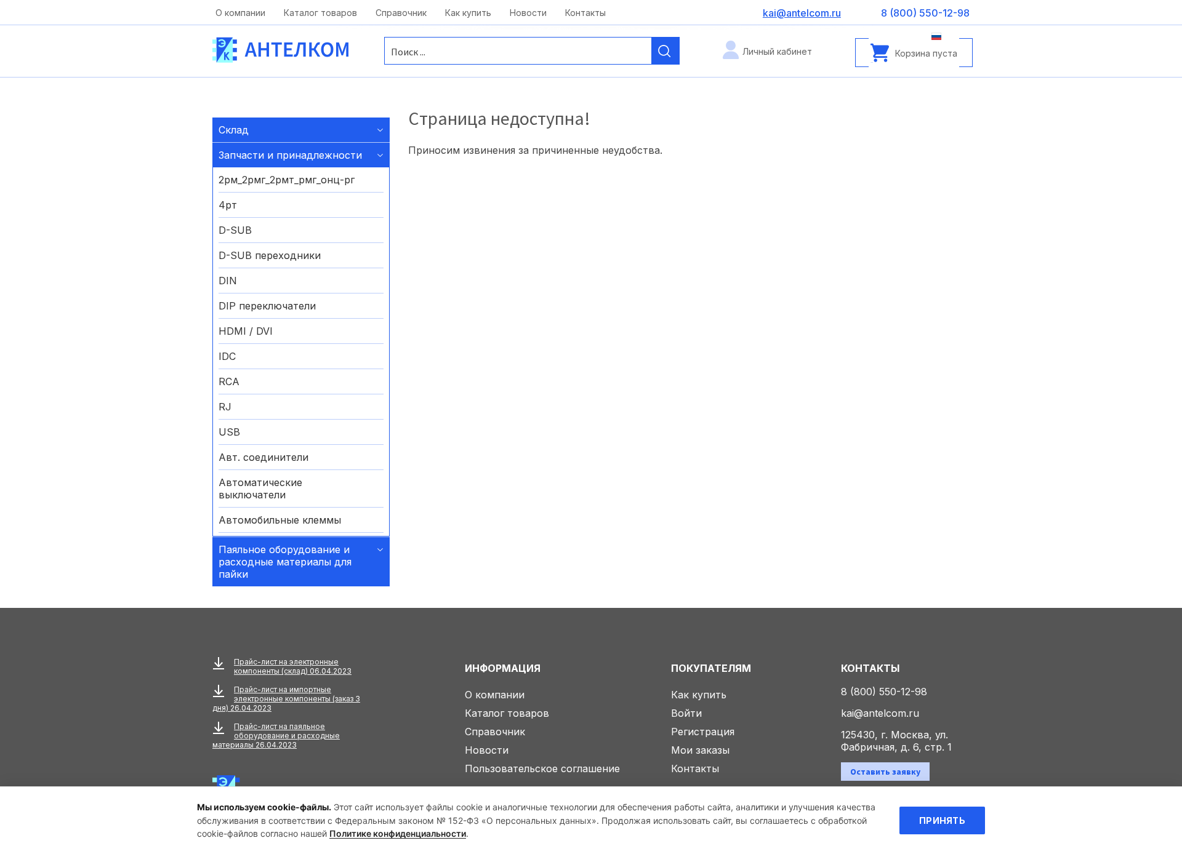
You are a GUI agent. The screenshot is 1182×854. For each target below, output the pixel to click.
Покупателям (711, 668)
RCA (229, 381)
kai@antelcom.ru (880, 713)
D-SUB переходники (270, 255)
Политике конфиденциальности (397, 833)
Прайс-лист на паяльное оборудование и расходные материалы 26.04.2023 (276, 735)
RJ (225, 407)
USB (229, 432)
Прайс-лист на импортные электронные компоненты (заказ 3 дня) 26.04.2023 (286, 698)
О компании (240, 12)
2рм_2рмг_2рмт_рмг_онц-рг (287, 180)
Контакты (585, 12)
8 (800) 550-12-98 (884, 691)
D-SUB (235, 230)
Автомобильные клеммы (280, 520)
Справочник (401, 12)
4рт (228, 205)
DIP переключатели (267, 306)
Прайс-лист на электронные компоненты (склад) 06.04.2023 (293, 666)
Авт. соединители (263, 457)
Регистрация (702, 731)
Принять (942, 820)
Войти (686, 713)
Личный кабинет (777, 51)
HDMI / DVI (246, 331)
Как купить (468, 12)
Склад (234, 130)
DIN (228, 280)
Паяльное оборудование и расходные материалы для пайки (285, 561)
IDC (227, 356)
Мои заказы (700, 750)
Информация (503, 668)
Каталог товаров (320, 12)
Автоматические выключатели (260, 488)
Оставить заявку (885, 771)
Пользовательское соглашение (542, 768)
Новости (528, 12)
